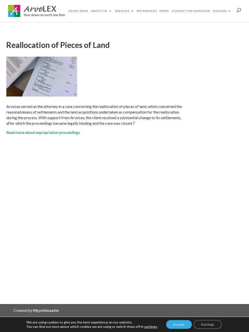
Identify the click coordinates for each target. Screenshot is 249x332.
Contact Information (190, 11)
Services (122, 11)
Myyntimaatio (46, 310)
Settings (207, 324)
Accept (179, 324)
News (164, 11)
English (220, 11)
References (147, 11)
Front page (78, 11)
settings (150, 326)
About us (99, 11)
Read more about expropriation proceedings (43, 132)
